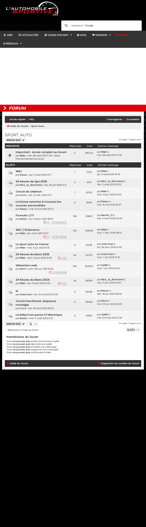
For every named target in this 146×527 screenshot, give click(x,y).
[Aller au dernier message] (108, 152)
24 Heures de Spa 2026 (31, 181)
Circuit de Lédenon (29, 191)
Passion (101, 35)
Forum (123, 35)
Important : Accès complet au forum (41, 152)
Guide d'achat (58, 35)
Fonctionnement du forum (30, 158)
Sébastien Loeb (26, 265)
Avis (82, 35)
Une (9, 35)
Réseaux (11, 43)
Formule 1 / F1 (25, 215)
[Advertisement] (73, 76)
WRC (19, 171)
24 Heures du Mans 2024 (32, 280)
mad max (107, 243)
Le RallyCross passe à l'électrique (39, 315)
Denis (23, 195)
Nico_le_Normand (31, 184)
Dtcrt (23, 268)
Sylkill (104, 265)
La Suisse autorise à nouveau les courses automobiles (38, 203)
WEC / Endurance (27, 230)
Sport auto (18, 135)
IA (17, 291)
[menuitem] (30, 119)
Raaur (23, 174)
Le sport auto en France (32, 244)
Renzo (105, 290)
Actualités (29, 35)
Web (22, 155)
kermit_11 (106, 215)
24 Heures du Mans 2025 (32, 254)
